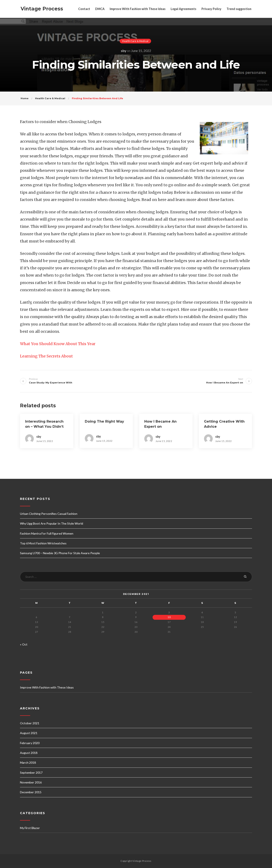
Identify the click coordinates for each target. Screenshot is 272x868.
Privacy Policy (211, 9)
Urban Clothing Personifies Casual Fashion (48, 513)
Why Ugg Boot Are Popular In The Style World (51, 523)
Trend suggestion (239, 9)
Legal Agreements (183, 9)
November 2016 (31, 782)
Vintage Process (42, 9)
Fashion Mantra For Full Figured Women (46, 533)
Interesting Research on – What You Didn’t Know (44, 426)
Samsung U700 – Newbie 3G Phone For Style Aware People (60, 553)
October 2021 (29, 723)
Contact (84, 9)
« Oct (23, 644)
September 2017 (31, 772)
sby (123, 51)
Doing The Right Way (104, 421)
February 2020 (30, 743)
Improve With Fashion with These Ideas (138, 9)
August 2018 (28, 753)
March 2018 (28, 762)
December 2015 (30, 792)
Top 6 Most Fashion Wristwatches (43, 543)
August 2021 (28, 733)
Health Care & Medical (135, 41)
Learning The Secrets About (46, 356)
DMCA (100, 9)
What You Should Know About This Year (57, 343)
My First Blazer (30, 828)
